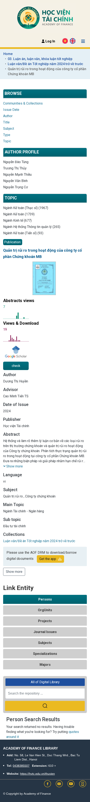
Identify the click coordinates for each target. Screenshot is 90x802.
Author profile (22, 151)
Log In (50, 41)
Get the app (47, 559)
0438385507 (21, 765)
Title (6, 122)
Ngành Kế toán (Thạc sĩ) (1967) (25, 208)
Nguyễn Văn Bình (15, 181)
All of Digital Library (45, 682)
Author (8, 116)
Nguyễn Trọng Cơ (15, 187)
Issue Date (11, 110)
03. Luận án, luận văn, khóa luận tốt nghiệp (40, 59)
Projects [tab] (45, 621)
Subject (8, 129)
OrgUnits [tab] (45, 610)
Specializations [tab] (45, 654)
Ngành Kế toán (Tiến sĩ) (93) (23, 233)
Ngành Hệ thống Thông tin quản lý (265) (31, 227)
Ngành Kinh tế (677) (17, 220)
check (16, 366)
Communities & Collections (23, 103)
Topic (7, 141)
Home (8, 54)
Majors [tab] (45, 665)
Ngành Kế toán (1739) (19, 214)
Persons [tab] (45, 599)
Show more (14, 572)
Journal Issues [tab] (45, 632)
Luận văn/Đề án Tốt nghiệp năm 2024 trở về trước (45, 64)
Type (6, 135)
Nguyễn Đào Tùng (15, 162)
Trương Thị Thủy (15, 168)
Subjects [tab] (45, 643)
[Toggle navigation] (83, 41)
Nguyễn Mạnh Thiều (17, 175)
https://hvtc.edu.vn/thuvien (37, 773)
